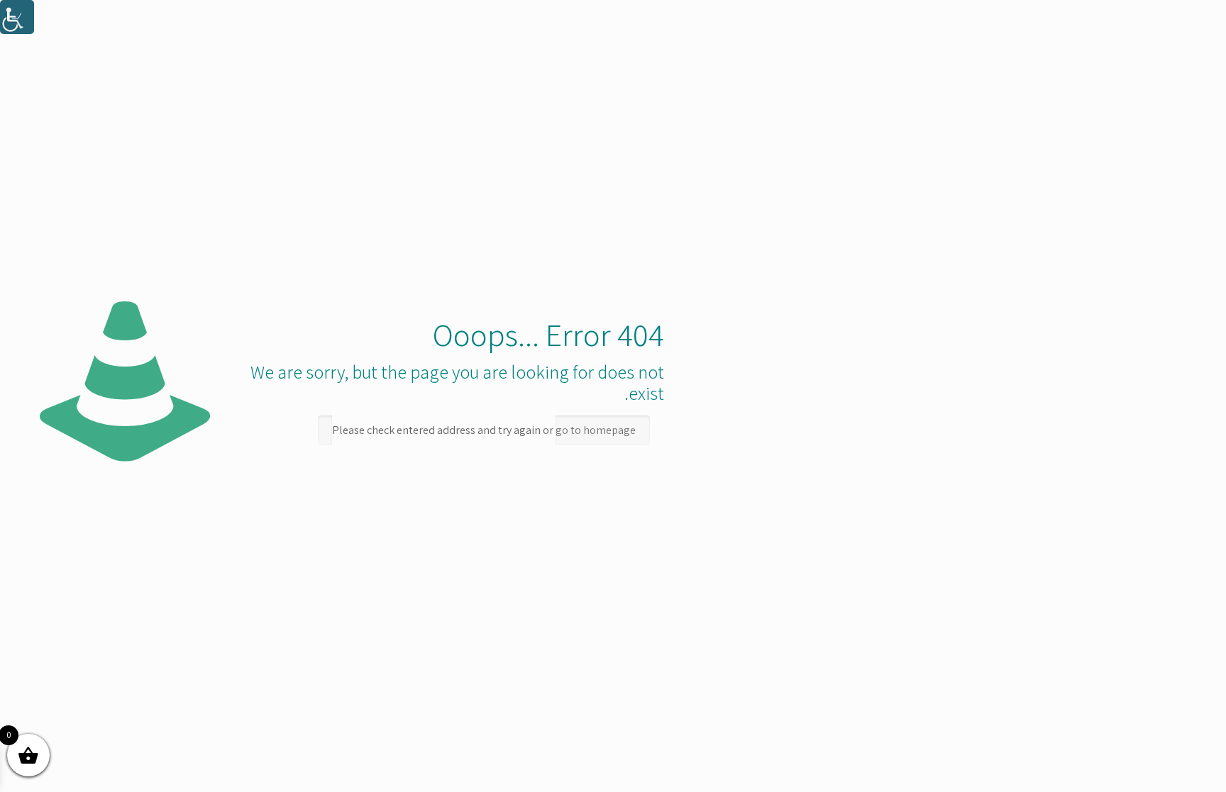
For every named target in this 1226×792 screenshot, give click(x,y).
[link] (17, 17)
